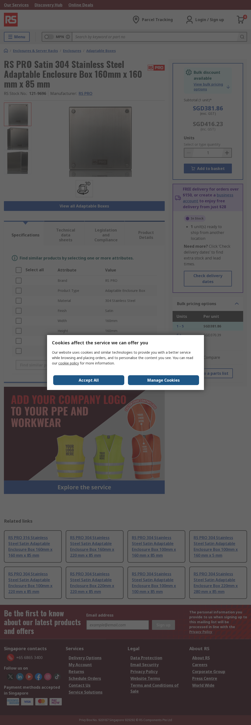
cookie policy (68, 363)
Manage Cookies (163, 380)
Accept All (89, 380)
